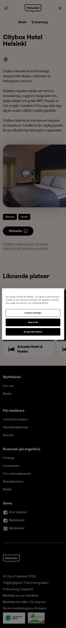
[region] (33, 314)
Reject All (33, 322)
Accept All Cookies (33, 332)
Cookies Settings (32, 313)
